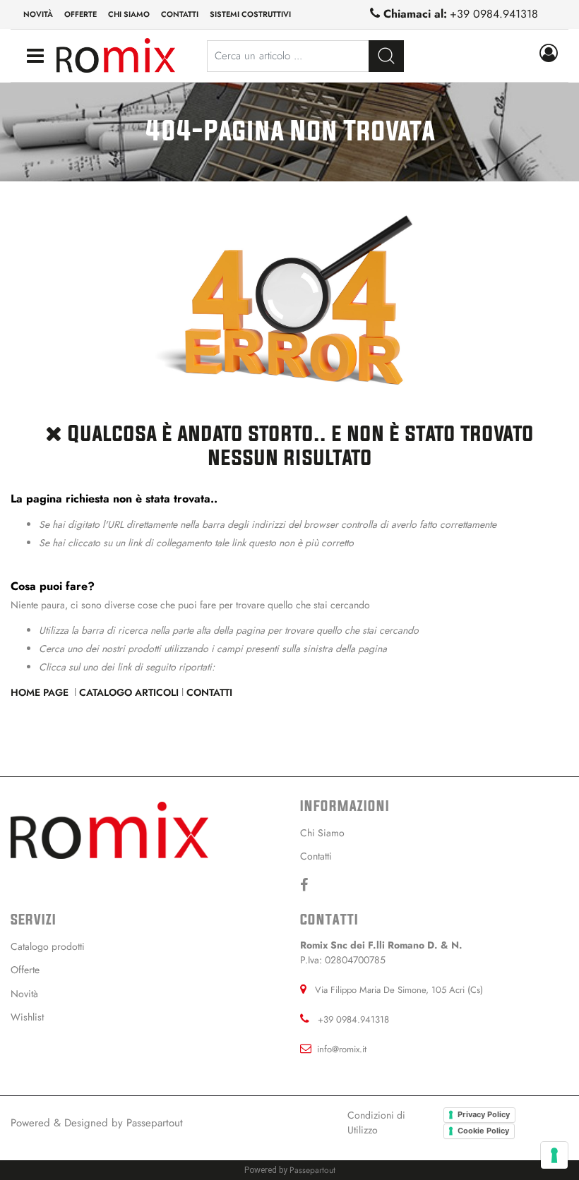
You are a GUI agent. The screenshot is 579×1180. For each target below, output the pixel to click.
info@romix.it (341, 1049)
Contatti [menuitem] (179, 14)
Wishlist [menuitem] (27, 1017)
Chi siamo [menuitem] (129, 14)
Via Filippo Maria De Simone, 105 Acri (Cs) (399, 990)
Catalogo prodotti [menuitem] (48, 946)
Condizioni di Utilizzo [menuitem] (376, 1122)
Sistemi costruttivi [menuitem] (250, 14)
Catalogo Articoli (129, 692)
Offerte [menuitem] (80, 14)
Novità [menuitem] (38, 14)
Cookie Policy (483, 1131)
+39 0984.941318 (494, 14)
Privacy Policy (484, 1114)
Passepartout (154, 1123)
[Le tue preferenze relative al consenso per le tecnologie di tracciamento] (554, 1155)
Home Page (41, 692)
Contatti (209, 692)
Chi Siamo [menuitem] (322, 833)
